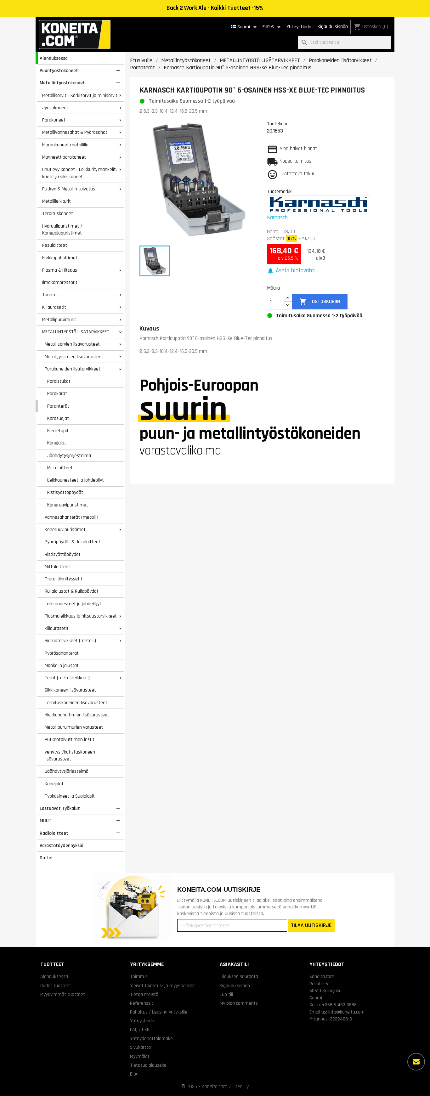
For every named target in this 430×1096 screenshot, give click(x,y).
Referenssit (141, 1003)
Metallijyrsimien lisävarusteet (74, 356)
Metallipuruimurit (59, 319)
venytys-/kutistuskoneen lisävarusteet (70, 755)
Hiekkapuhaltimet (59, 258)
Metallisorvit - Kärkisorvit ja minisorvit (79, 95)
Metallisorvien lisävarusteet (72, 344)
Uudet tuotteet (55, 985)
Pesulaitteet (54, 245)
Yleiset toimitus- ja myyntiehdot (162, 985)
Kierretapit (58, 430)
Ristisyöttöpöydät (65, 492)
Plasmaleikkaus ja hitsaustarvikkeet (81, 616)
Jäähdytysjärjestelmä (69, 455)
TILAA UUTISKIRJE (311, 925)
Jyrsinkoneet (55, 108)
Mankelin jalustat (62, 665)
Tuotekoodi (278, 124)
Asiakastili (234, 964)
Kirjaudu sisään (333, 26)
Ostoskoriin (319, 301)
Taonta (49, 294)
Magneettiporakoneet (64, 157)
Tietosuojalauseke (148, 1065)
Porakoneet (53, 120)
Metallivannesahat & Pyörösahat (74, 132)
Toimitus (139, 976)
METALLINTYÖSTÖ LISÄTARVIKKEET (75, 332)
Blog (134, 1074)
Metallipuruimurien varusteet (74, 727)
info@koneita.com (346, 1012)
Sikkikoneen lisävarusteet (70, 690)
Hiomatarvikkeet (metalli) (70, 640)
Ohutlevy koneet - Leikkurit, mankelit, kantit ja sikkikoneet (79, 173)
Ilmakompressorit (59, 282)
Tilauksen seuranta (239, 976)
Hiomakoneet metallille (65, 145)
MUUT (45, 820)
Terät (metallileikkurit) (67, 678)
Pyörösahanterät (62, 653)
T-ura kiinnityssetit (63, 579)
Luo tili (226, 994)
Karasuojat (58, 418)
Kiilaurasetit (54, 307)
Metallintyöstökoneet (62, 83)
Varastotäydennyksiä (61, 845)
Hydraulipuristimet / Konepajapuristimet (62, 229)
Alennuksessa (54, 58)
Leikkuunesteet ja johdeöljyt (75, 480)
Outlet (46, 858)
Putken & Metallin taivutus (68, 189)
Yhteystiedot (300, 27)
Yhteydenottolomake (151, 1038)
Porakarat (57, 393)
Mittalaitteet (60, 468)
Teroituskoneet (57, 213)
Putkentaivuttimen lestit (69, 739)
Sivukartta (140, 1047)
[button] (291, 270)
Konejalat (56, 443)
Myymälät (140, 1056)
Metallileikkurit (56, 201)
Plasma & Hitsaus (59, 270)
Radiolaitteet (54, 833)
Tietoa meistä (144, 994)
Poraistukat (59, 381)
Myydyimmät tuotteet (62, 994)
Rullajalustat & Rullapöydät (72, 591)
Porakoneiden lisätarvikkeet (72, 369)
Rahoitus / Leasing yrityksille (158, 1012)
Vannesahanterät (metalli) (71, 517)
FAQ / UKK (140, 1029)
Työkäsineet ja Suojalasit (70, 796)
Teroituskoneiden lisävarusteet (76, 702)
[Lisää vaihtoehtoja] (416, 1062)
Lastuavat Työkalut (60, 808)
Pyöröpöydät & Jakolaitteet (72, 542)
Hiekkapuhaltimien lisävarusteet (77, 715)
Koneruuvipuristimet (67, 505)
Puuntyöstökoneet (59, 70)
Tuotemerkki (279, 191)
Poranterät (58, 406)
